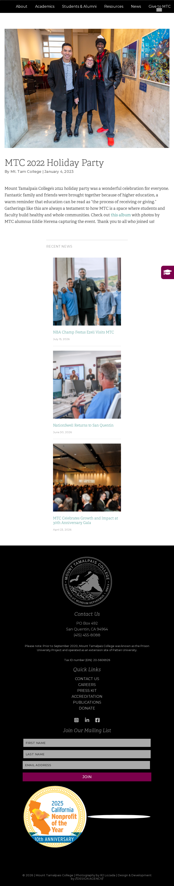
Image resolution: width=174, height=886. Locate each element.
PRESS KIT (87, 690)
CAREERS (87, 685)
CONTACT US (87, 679)
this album (121, 215)
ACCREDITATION (87, 696)
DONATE (87, 708)
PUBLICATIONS (87, 702)
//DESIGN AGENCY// (89, 878)
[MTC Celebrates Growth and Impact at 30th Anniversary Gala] (87, 477)
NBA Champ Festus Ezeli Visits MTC (83, 332)
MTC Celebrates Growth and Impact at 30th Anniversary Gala (85, 520)
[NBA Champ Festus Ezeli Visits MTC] (87, 291)
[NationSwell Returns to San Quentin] (87, 384)
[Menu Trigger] (159, 9)
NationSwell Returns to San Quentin (83, 425)
